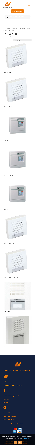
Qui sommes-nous (9, 382)
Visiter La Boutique (17, 11)
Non (20, 442)
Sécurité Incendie (12, 28)
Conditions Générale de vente (12, 385)
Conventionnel (21, 28)
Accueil (5, 28)
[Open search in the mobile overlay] (17, 17)
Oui (15, 442)
